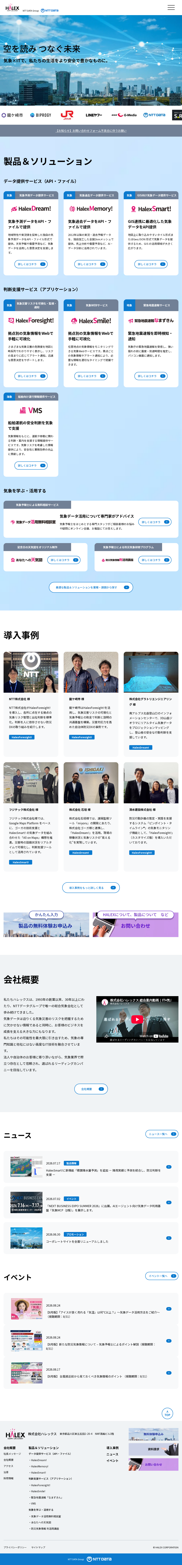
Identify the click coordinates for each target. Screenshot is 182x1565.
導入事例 (112, 1447)
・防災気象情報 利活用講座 (44, 1528)
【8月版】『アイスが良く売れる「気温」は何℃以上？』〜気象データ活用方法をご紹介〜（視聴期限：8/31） (103, 1314)
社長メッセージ (12, 1453)
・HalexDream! (38, 1460)
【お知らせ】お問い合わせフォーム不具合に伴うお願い (91, 130)
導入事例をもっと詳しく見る (86, 888)
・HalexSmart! (37, 1472)
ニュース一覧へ (158, 1134)
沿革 (6, 1472)
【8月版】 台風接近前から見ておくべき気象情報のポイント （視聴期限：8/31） (97, 1376)
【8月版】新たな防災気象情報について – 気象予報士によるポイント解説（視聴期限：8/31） (101, 1346)
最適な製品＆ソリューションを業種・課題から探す (86, 587)
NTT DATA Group (76, 1559)
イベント (112, 1460)
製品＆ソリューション (44, 1447)
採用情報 (9, 1478)
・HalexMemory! (38, 1466)
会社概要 (86, 1089)
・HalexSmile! (37, 1491)
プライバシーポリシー (15, 1547)
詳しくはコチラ (27, 264)
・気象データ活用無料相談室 (45, 1516)
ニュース (112, 1454)
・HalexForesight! (39, 1485)
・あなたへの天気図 (40, 1522)
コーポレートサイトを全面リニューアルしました (77, 1241)
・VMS (32, 1503)
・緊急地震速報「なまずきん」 (46, 1497)
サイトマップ (38, 1547)
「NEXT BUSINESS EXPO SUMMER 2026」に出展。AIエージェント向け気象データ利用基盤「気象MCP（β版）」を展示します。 (103, 1208)
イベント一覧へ (158, 1276)
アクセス (8, 1466)
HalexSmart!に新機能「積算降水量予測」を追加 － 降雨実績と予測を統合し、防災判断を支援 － (103, 1172)
